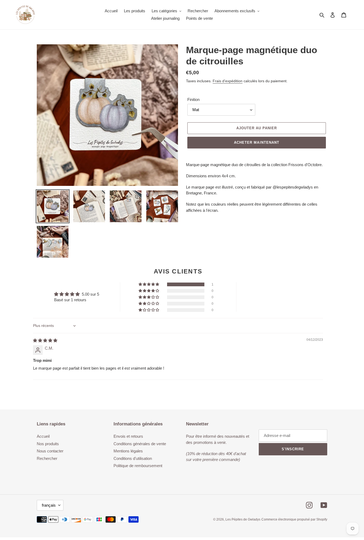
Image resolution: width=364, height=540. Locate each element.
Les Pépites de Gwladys (242, 519)
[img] (45, 340)
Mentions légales (128, 451)
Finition (193, 99)
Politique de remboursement (138, 465)
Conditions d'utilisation (133, 458)
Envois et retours (128, 436)
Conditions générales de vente (140, 443)
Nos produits (48, 443)
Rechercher (47, 458)
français (49, 505)
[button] (149, 284)
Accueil (43, 436)
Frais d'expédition (227, 81)
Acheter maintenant (256, 142)
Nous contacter (50, 451)
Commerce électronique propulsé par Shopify (294, 519)
